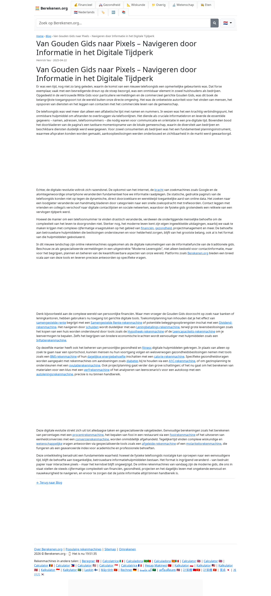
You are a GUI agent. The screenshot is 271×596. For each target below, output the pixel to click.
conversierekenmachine (92, 439)
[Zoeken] (215, 23)
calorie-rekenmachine (169, 356)
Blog (48, 36)
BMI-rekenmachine (63, 356)
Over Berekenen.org (48, 549)
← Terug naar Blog (49, 482)
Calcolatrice (111, 561)
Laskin (88, 570)
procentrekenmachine (88, 435)
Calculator (189, 561)
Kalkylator (70, 570)
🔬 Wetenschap (183, 5)
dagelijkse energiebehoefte (106, 356)
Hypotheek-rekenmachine (146, 331)
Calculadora (134, 561)
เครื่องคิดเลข (167, 570)
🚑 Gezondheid (109, 5)
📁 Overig (159, 5)
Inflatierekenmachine (51, 340)
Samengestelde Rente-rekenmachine (116, 323)
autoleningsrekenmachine (54, 374)
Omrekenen (127, 549)
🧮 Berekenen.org (51, 8)
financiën (147, 228)
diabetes (132, 361)
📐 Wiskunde (136, 5)
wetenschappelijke (49, 444)
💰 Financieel (83, 5)
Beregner (88, 561)
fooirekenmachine (182, 435)
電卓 (223, 570)
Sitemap (110, 549)
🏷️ (103, 12)
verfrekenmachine (97, 370)
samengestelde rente (51, 323)
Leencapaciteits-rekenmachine (194, 331)
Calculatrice (129, 565)
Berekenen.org (197, 253)
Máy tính (107, 570)
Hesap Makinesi (156, 565)
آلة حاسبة (146, 570)
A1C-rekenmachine (182, 361)
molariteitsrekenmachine (203, 444)
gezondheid (163, 228)
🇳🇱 (84, 12)
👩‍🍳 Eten (206, 5)
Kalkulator (182, 565)
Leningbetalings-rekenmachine (158, 327)
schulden (92, 327)
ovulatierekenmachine (84, 365)
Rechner (126, 570)
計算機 (187, 570)
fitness (147, 348)
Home (40, 36)
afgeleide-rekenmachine (159, 444)
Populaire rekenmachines (83, 549)
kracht (159, 190)
